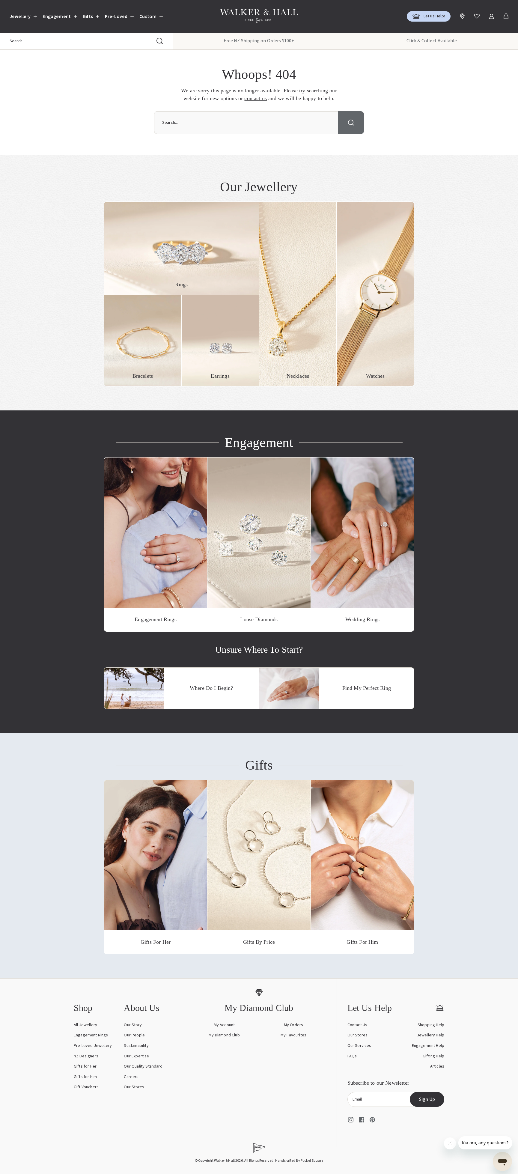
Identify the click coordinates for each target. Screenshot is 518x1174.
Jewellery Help (430, 1035)
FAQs (352, 1056)
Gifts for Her (85, 1066)
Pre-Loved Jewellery (93, 1046)
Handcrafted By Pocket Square (299, 1160)
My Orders (293, 1025)
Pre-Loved (116, 16)
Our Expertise (136, 1056)
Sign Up (427, 1099)
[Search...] (159, 41)
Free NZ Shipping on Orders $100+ (259, 40)
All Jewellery (85, 1025)
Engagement (57, 16)
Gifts (88, 16)
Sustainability (136, 1046)
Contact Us (357, 1025)
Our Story (132, 1025)
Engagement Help (428, 1046)
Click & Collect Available (431, 40)
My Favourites (293, 1035)
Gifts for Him (85, 1077)
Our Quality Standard (143, 1066)
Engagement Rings (91, 1035)
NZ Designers (86, 1056)
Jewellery (20, 16)
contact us (255, 98)
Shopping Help (431, 1025)
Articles (437, 1066)
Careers (131, 1077)
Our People (134, 1035)
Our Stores (134, 1087)
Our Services (359, 1046)
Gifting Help (433, 1056)
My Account (224, 1025)
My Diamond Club (224, 1035)
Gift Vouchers (86, 1087)
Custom (147, 16)
